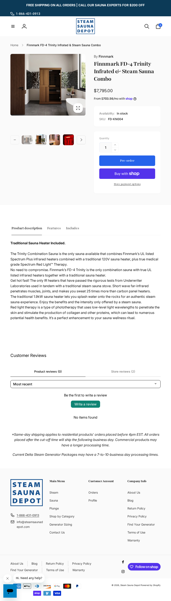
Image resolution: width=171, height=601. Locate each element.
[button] (13, 26)
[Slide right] (81, 139)
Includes (72, 228)
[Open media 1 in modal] (48, 84)
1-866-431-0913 (28, 14)
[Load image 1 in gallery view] (27, 139)
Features (54, 228)
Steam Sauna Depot (130, 585)
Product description (26, 228)
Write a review (85, 404)
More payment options (127, 184)
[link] (85, 5)
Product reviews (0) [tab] (48, 371)
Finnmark (103, 56)
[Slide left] (14, 139)
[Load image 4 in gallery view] (68, 139)
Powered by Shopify (151, 585)
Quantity (104, 138)
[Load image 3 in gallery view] (54, 139)
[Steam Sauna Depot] (26, 505)
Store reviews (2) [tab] (123, 371)
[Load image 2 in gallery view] (40, 139)
